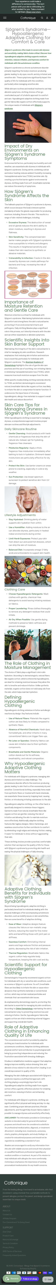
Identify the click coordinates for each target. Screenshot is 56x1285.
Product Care (8, 1236)
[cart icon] (52, 18)
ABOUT (6, 1206)
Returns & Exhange (10, 1240)
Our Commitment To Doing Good (16, 1222)
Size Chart (7, 1232)
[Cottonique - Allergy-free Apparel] (28, 18)
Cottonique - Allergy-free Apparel (27, 1266)
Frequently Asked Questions (14, 1255)
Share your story (33, 12)
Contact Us (7, 1214)
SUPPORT (8, 1227)
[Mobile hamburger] (5, 18)
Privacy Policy (8, 1247)
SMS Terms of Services (12, 1251)
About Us (6, 1211)
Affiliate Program (9, 1218)
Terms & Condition (10, 1243)
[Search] (42, 18)
